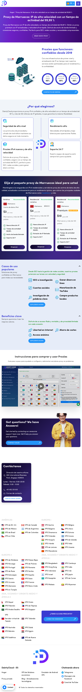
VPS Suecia (9, 579)
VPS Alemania (10, 586)
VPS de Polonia (31, 564)
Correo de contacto (14, 493)
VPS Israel (49, 574)
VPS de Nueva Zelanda (30, 639)
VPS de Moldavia (11, 560)
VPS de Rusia (10, 571)
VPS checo (69, 529)
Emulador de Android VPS (50, 674)
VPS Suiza (28, 579)
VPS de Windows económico (28, 674)
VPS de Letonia (51, 547)
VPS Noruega (10, 564)
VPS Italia (68, 544)
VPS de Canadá (31, 525)
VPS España (29, 575)
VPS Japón (69, 574)
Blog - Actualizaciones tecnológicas (30, 680)
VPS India (68, 567)
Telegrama (68, 672)
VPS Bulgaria (50, 529)
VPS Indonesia (50, 571)
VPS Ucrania (10, 582)
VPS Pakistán (10, 606)
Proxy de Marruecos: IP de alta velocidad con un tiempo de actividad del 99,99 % (44, 12)
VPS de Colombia (31, 532)
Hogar (12, 12)
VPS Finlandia (50, 536)
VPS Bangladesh (51, 563)
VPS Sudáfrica (10, 637)
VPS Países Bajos (31, 560)
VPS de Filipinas (31, 606)
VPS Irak (68, 571)
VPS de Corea (70, 578)
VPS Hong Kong (51, 567)
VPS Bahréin (10, 631)
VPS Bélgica (69, 525)
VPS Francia (29, 582)
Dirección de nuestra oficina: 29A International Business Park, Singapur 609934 (17, 475)
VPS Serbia (29, 571)
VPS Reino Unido (31, 586)
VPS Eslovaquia (10, 575)
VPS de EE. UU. (11, 525)
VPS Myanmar (70, 584)
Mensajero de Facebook (69, 677)
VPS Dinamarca (51, 532)
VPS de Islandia (71, 540)
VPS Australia (10, 627)
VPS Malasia (49, 584)
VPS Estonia (69, 532)
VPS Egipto (29, 631)
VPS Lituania (69, 547)
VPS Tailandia (30, 619)
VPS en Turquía (11, 590)
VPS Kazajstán (50, 578)
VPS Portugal (10, 567)
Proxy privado (7, 679)
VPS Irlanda (49, 544)
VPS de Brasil (10, 532)
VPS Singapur (30, 610)
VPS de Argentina (32, 529)
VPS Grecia (69, 536)
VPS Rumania (30, 567)
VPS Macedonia (51, 551)
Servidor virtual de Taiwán (12, 620)
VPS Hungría (50, 540)
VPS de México (11, 529)
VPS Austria (49, 525)
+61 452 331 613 (12, 490)
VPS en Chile (10, 536)
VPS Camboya (70, 563)
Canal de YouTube (71, 682)
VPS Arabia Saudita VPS (12, 612)
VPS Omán (29, 602)
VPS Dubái (29, 627)
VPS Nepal (9, 602)
